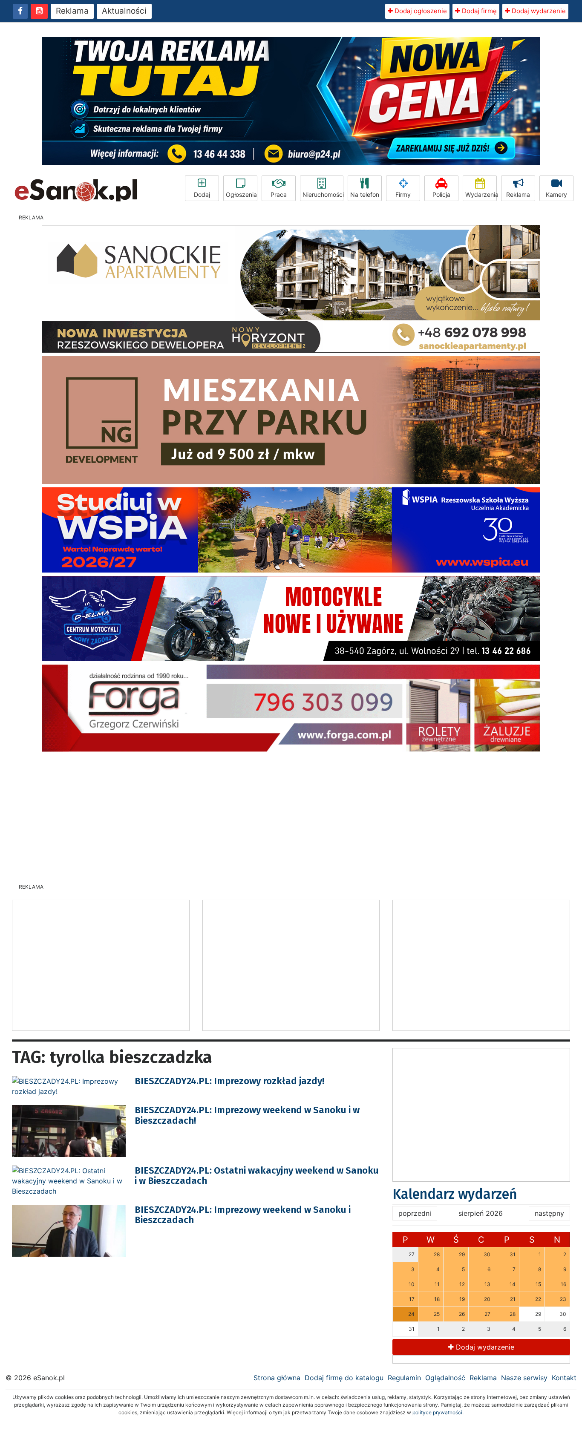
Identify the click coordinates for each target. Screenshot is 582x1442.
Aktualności (124, 11)
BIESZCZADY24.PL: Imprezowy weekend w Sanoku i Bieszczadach (243, 1215)
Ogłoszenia (241, 194)
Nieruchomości (323, 194)
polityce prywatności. (438, 1412)
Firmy (403, 194)
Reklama (72, 11)
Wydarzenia (481, 194)
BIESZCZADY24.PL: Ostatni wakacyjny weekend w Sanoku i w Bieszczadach (257, 1175)
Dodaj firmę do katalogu (344, 1377)
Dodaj (202, 194)
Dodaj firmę (478, 11)
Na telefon (364, 194)
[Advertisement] (291, 815)
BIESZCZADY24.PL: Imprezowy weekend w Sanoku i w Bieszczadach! (247, 1115)
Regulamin (404, 1377)
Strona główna (277, 1377)
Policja (441, 194)
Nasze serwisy (524, 1377)
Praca (279, 194)
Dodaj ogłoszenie (420, 11)
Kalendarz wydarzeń (454, 1194)
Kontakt (564, 1377)
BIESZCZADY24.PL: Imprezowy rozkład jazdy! (229, 1081)
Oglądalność (445, 1377)
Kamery (556, 194)
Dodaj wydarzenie (538, 11)
